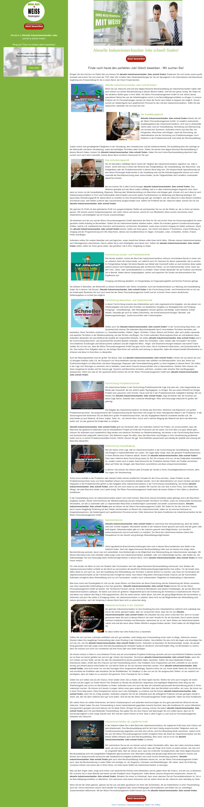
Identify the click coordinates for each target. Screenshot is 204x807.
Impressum (122, 804)
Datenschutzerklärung (135, 804)
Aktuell (147, 804)
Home (114, 804)
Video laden (34, 67)
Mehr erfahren (33, 58)
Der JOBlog (156, 804)
